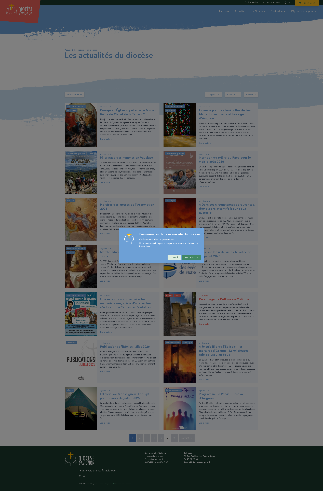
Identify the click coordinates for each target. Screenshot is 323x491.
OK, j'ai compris (191, 257)
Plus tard (174, 257)
